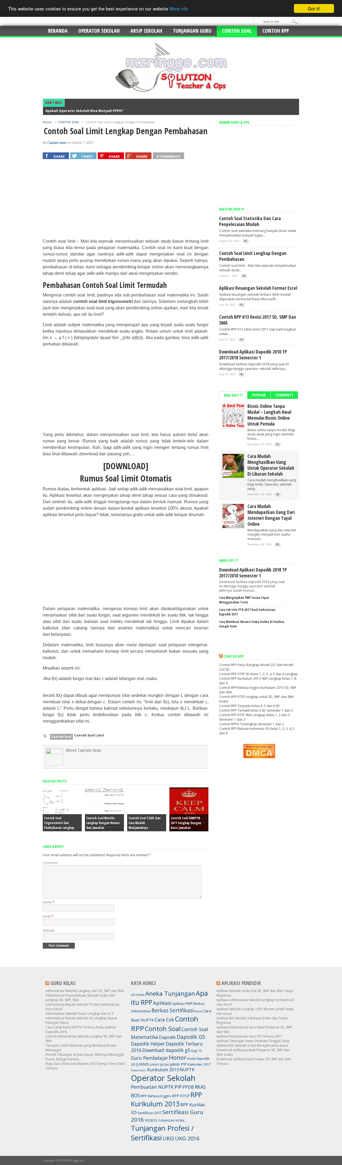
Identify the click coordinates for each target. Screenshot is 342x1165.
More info (178, 8)
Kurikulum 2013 (163, 1070)
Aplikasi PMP (182, 1003)
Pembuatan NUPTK (152, 1087)
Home (47, 122)
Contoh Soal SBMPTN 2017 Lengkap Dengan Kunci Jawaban (186, 823)
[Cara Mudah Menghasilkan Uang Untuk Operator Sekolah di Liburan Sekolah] (233, 476)
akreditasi (138, 995)
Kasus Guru (138, 1070)
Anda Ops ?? (228, 560)
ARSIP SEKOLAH (146, 30)
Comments (284, 394)
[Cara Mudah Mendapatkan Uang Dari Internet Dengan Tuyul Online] (233, 526)
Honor (177, 1057)
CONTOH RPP (275, 30)
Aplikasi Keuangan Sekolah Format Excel (258, 288)
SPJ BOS (151, 1120)
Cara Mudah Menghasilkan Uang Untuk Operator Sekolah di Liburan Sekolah (270, 465)
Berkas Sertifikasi (172, 1010)
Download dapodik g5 (166, 1050)
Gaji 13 (196, 1050)
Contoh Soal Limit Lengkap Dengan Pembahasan (252, 256)
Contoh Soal (61, 736)
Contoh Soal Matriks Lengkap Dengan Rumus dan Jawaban (103, 823)
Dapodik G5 (191, 1036)
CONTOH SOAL (237, 30)
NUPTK (187, 1070)
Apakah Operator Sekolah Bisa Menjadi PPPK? (84, 110)
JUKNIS (142, 1064)
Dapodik (167, 1037)
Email (48, 916)
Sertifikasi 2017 (149, 1112)
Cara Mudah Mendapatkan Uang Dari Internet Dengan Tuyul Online (271, 515)
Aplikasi (162, 1002)
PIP (178, 1086)
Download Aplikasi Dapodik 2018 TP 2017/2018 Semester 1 (253, 354)
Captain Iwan (57, 143)
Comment (50, 862)
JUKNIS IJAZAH (159, 1064)
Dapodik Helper (148, 1043)
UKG (168, 1138)
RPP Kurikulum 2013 (166, 1099)
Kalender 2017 (199, 1064)
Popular (259, 394)
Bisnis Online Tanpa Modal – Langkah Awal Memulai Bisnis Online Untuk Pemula (269, 415)
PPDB (188, 1087)
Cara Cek (164, 1019)
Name (49, 902)
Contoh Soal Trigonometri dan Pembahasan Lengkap (59, 823)
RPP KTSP (181, 1095)
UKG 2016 (187, 1138)
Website (49, 930)
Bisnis (198, 1011)
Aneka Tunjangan (170, 993)
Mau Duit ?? (233, 395)
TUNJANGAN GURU (192, 30)
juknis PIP (178, 1064)
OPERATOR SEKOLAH (99, 30)
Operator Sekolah (163, 1078)
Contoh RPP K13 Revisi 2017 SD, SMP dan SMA (257, 320)
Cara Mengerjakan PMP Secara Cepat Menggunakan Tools (244, 599)
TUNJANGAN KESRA (171, 1120)
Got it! (314, 8)
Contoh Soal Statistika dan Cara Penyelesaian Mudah (250, 221)
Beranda (58, 30)
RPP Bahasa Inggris (156, 1095)
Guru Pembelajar (149, 1058)
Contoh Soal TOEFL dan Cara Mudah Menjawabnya (145, 823)
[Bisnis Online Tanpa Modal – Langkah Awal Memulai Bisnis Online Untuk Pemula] (233, 426)
